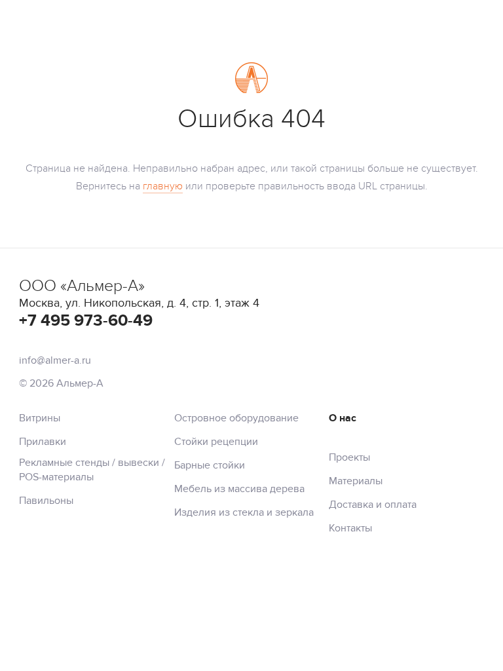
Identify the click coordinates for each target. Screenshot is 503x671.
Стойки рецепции (216, 441)
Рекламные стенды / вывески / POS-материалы (92, 469)
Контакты (350, 528)
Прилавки (42, 441)
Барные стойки (209, 465)
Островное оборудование (236, 418)
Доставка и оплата (373, 504)
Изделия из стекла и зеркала (244, 512)
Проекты (349, 457)
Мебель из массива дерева (239, 488)
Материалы (355, 481)
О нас (342, 418)
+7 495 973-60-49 (86, 321)
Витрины (39, 418)
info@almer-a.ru (55, 360)
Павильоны (46, 500)
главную (163, 186)
